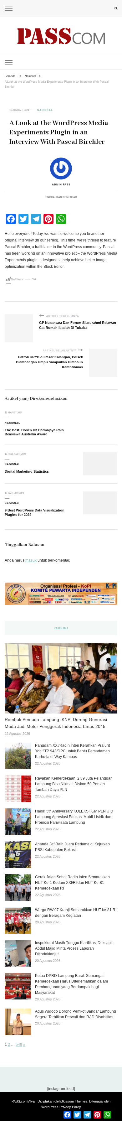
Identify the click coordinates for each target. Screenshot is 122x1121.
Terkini (61, 628)
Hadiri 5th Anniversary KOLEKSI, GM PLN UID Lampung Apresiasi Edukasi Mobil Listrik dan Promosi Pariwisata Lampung (74, 817)
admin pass (61, 184)
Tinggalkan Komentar (61, 197)
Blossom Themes (74, 1101)
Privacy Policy (70, 1107)
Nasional (45, 110)
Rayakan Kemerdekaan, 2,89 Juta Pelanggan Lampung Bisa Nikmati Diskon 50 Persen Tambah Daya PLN (74, 784)
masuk (31, 560)
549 (19, 1044)
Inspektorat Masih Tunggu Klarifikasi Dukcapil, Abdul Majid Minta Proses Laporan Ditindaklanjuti (74, 948)
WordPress (49, 1107)
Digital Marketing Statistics (27, 471)
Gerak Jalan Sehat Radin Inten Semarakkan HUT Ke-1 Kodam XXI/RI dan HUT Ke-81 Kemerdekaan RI (72, 882)
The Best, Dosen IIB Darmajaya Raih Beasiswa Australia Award (34, 432)
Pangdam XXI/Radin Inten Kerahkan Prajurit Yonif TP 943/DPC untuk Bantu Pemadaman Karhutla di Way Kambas (72, 751)
